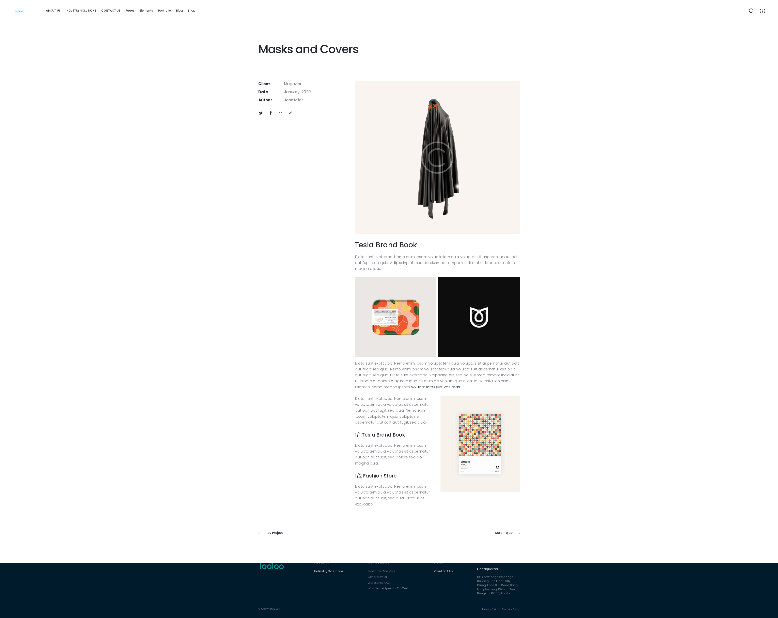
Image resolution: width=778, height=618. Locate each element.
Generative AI (377, 577)
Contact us (443, 571)
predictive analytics (381, 571)
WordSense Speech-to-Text (388, 588)
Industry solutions (329, 571)
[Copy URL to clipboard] (290, 113)
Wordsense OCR (379, 583)
